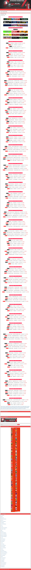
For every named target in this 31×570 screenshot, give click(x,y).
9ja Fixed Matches (3, 555)
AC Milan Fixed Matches (4, 536)
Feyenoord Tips (3, 14)
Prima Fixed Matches (3, 545)
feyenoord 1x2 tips (20, 406)
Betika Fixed (2, 517)
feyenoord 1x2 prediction (14, 406)
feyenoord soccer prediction (5, 408)
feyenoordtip (24, 408)
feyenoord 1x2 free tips (8, 406)
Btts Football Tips (3, 540)
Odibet (1, 530)
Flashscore (2, 531)
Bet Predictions (2, 541)
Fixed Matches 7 (3, 566)
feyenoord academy (24, 406)
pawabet (2, 556)
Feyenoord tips (16, 408)
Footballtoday (2, 522)
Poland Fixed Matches (3, 532)
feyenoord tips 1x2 (20, 408)
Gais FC (2, 525)
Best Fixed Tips (2, 565)
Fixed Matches (2, 515)
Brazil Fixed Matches (3, 521)
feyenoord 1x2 (4, 406)
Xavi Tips (2, 526)
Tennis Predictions (3, 546)
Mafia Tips (2, 520)
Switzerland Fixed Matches (4, 527)
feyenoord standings (11, 408)
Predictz (2, 516)
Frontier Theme (29, 569)
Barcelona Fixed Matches (4, 535)
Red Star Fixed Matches (3, 551)
